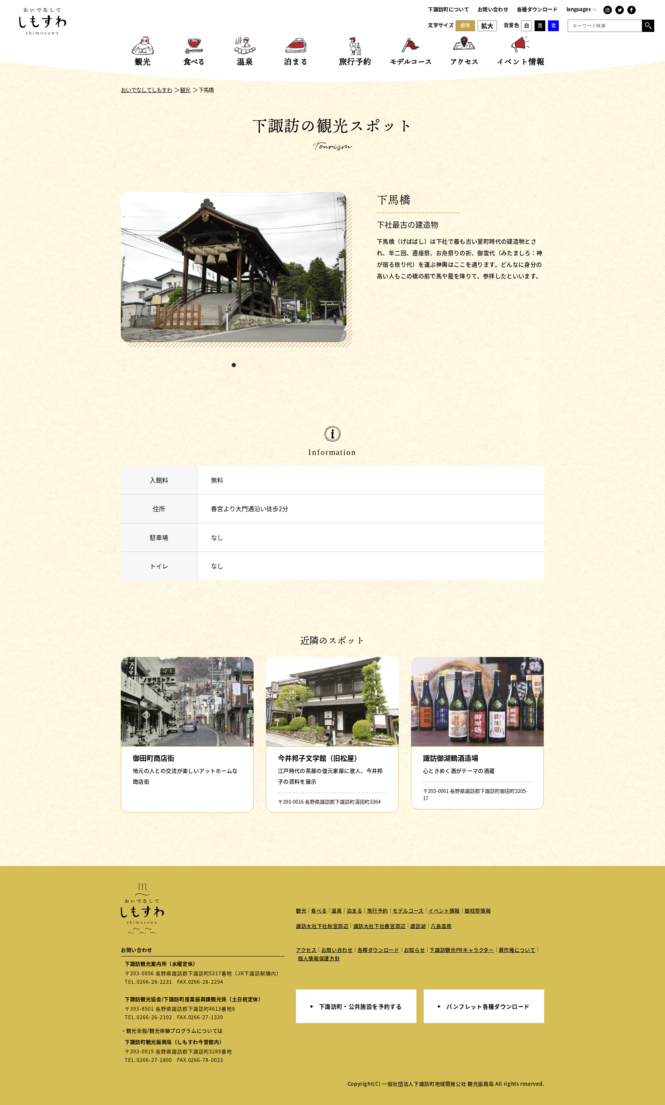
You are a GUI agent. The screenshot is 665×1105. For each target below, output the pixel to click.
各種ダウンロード (537, 9)
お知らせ (414, 949)
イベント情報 (444, 910)
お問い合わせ (493, 9)
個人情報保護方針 (319, 958)
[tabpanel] (236, 270)
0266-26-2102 (154, 1017)
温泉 (336, 910)
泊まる (355, 910)
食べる (319, 910)
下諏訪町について (448, 9)
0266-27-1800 (154, 1059)
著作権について (517, 949)
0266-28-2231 (154, 981)
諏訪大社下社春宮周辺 (379, 925)
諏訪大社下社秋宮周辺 (322, 925)
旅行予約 (377, 910)
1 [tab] (234, 365)
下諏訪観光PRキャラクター (461, 949)
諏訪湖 (418, 925)
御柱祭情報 (477, 910)
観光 (301, 910)
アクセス (306, 949)
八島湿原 (441, 925)
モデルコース (408, 910)
